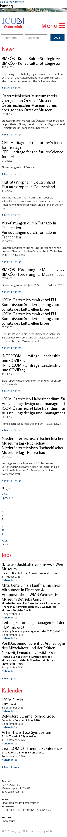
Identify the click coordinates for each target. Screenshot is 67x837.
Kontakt (6, 817)
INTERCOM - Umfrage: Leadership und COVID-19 (31, 358)
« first (5, 494)
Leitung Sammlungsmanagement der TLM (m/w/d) (33, 624)
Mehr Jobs (10, 678)
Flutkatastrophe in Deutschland (28, 182)
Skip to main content (12, 1)
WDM (49, 831)
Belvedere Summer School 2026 (28, 716)
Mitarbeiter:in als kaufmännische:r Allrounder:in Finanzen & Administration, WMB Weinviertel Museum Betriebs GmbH (31, 592)
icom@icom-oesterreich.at (24, 802)
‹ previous (7, 498)
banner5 (6, 5)
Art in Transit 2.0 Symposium (26, 732)
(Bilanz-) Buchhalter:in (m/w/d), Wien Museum (33, 566)
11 (3, 533)
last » (5, 544)
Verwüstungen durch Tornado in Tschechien (29, 225)
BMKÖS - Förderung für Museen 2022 (33, 269)
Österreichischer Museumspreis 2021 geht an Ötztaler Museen (29, 98)
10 (3, 530)
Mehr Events (11, 767)
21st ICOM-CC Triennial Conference (32, 748)
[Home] (13, 23)
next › (5, 541)
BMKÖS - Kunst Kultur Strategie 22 (31, 58)
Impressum (8, 821)
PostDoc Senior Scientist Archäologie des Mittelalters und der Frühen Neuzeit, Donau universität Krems (33, 648)
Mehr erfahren (13, 88)
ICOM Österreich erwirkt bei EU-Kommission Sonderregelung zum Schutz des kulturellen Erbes (30, 304)
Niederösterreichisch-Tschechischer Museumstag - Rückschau (33, 440)
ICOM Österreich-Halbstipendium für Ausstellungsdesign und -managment (33, 401)
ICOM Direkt (12, 699)
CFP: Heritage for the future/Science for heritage (32, 145)
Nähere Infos (9, 580)
